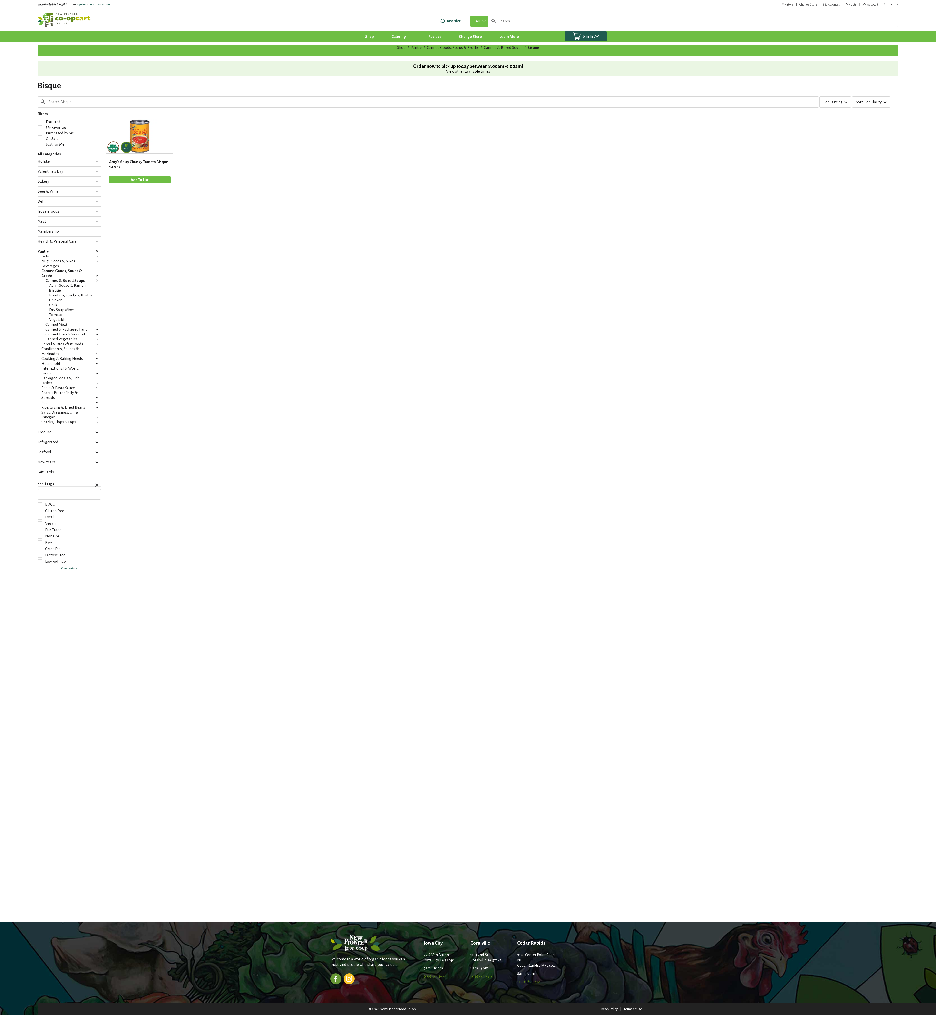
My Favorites (831, 4)
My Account (870, 4)
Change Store (808, 4)
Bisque (533, 47)
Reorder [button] (454, 21)
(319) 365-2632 (528, 981)
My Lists (851, 4)
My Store (788, 4)
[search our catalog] (493, 21)
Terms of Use (633, 1009)
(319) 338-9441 (435, 976)
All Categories (49, 154)
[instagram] (349, 978)
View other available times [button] (468, 71)
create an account (101, 4)
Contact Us (891, 4)
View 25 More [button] (69, 568)
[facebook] (335, 978)
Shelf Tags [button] (46, 484)
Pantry (416, 47)
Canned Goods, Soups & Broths (453, 47)
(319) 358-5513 (481, 976)
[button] (95, 161)
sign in (80, 4)
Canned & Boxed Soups (503, 47)
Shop (401, 47)
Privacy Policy (608, 1009)
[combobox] (479, 21)
